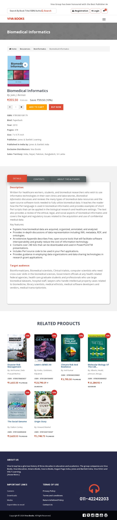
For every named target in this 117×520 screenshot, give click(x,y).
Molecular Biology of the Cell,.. (98, 365)
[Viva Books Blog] (105, 516)
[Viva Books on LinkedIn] (97, 516)
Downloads (12, 495)
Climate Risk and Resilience (69, 365)
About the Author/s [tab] (69, 179)
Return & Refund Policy (53, 500)
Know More (13, 474)
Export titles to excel (15, 504)
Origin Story (40, 421)
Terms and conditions (53, 495)
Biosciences (25, 49)
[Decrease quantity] (10, 107)
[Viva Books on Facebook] (84, 516)
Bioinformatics (39, 49)
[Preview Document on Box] (25, 65)
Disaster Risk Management (14, 365)
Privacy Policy (49, 491)
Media (10, 500)
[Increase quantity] (21, 107)
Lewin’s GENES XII (42, 364)
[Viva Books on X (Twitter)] (88, 516)
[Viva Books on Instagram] (92, 516)
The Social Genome (17, 421)
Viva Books (29, 515)
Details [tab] (17, 178)
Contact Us (48, 504)
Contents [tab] (39, 179)
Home (14, 49)
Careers (10, 491)
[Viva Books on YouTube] (101, 516)
